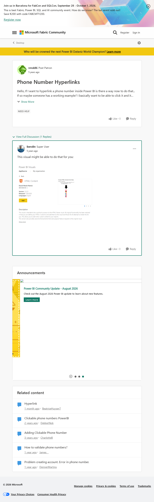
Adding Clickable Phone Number (45, 433)
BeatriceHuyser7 (51, 408)
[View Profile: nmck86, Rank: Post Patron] (21, 69)
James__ (44, 452)
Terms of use (127, 486)
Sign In (136, 32)
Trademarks (144, 486)
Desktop (20, 42)
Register (124, 32)
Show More (27, 101)
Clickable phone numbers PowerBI (46, 418)
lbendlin (31, 146)
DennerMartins (48, 467)
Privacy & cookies (106, 486)
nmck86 (33, 68)
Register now (12, 19)
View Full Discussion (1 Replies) (33, 136)
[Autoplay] (71, 376)
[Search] (115, 32)
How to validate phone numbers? (45, 447)
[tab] (75, 376)
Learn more (114, 51)
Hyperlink (30, 403)
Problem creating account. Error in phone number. (56, 462)
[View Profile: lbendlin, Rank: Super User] (21, 148)
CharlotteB (47, 437)
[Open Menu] (139, 42)
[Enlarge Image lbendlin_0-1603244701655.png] (54, 194)
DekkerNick (47, 423)
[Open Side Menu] (14, 32)
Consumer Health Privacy (51, 494)
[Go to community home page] (43, 32)
